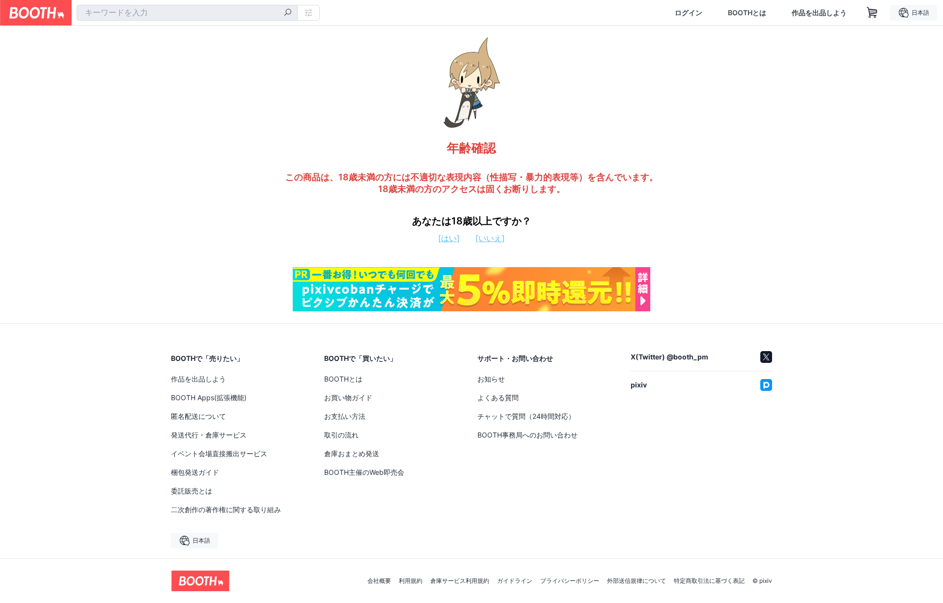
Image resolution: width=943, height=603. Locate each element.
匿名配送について (198, 416)
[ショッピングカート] (872, 13)
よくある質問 (498, 397)
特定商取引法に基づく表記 (709, 581)
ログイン (688, 12)
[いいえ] (490, 238)
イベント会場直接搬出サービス (219, 453)
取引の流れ (341, 435)
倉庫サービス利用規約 (459, 581)
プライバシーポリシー (569, 581)
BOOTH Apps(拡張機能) (209, 397)
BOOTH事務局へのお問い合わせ (527, 435)
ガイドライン (514, 581)
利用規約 (410, 581)
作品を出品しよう (819, 12)
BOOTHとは (747, 12)
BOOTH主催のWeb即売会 (364, 472)
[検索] (288, 13)
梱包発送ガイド (195, 472)
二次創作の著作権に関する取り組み (226, 509)
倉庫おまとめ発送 (351, 453)
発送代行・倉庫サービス (209, 435)
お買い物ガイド (348, 397)
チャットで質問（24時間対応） (526, 416)
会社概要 (379, 581)
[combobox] (187, 13)
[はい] (449, 238)
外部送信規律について (636, 581)
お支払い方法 (344, 416)
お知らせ (491, 379)
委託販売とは (191, 491)
